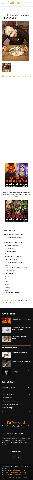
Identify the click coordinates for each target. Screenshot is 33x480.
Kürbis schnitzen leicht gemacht (21, 319)
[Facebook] (14, 457)
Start (3, 9)
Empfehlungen (8, 273)
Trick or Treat (9, 254)
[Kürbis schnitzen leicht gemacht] (6, 321)
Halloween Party (10, 248)
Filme (6, 282)
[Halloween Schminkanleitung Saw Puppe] (6, 372)
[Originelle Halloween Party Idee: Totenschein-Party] (6, 330)
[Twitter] (19, 457)
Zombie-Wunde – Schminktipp (21, 361)
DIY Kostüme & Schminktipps (13, 234)
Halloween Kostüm (11, 300)
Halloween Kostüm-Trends (13, 237)
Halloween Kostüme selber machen (15, 240)
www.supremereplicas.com (9, 474)
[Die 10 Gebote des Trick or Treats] (6, 339)
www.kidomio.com (22, 474)
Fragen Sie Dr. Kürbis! (11, 259)
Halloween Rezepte (10, 251)
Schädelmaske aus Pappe (19, 352)
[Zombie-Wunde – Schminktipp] (6, 363)
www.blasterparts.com (19, 472)
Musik (6, 290)
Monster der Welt (10, 270)
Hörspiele (7, 287)
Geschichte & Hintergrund (12, 256)
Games (7, 284)
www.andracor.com (7, 472)
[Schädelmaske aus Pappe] (6, 355)
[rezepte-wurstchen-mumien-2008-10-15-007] (15, 61)
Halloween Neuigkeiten (11, 293)
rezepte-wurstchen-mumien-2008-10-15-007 (18, 9)
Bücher (7, 276)
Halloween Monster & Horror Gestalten (16, 268)
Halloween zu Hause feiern (12, 243)
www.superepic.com (18, 470)
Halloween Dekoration (11, 245)
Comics (7, 279)
